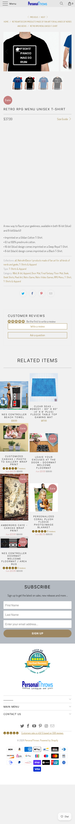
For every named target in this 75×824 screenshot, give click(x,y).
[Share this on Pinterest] (42, 293)
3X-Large (9, 153)
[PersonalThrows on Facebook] (28, 726)
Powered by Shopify (49, 740)
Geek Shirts (8, 277)
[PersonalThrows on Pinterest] (40, 726)
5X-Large (38, 153)
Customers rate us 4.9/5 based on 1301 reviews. (42, 732)
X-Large (44, 144)
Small (8, 144)
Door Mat (36, 273)
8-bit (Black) (29, 168)
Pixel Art (19, 277)
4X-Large (24, 153)
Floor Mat (58, 273)
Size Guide (62, 119)
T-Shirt (68, 277)
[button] (10, 468)
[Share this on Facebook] (32, 293)
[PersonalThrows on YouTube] (34, 726)
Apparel (27, 273)
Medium (20, 144)
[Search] (63, 3)
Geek (66, 273)
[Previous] (7, 51)
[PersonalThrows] (37, 3)
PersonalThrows (32, 740)
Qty (5, 178)
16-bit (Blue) (11, 168)
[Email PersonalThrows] (52, 726)
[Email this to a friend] (51, 293)
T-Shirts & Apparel (28, 264)
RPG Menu (59, 277)
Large (32, 144)
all (16, 260)
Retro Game (29, 277)
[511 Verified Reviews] (37, 675)
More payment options (37, 214)
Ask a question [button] (37, 335)
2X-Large (57, 144)
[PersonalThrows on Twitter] (22, 726)
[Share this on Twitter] (23, 293)
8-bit (20, 273)
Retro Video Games (44, 277)
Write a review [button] (37, 326)
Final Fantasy (47, 273)
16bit (15, 273)
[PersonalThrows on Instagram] (46, 726)
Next (43, 17)
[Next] (68, 51)
